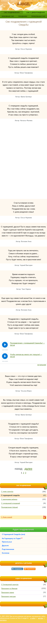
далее (28, 468)
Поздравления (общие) (9, 507)
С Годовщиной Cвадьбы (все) (13, 534)
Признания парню (7, 592)
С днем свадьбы (7, 491)
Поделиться (30, 569)
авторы (40, 618)
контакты (3, 620)
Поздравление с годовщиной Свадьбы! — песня (27, 344)
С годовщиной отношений (10, 503)
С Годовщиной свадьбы (9, 584)
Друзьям (5, 545)
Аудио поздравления (23, 529)
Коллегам (5, 553)
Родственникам (8, 549)
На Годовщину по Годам (12, 538)
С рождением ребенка (9, 499)
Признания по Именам (9, 588)
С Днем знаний (6, 517)
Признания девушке (8, 596)
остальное (41, 365)
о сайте (32, 618)
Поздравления (5, 0)
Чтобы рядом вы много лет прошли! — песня (26, 355)
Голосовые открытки (32, 0)
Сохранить (18, 569)
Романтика (13, 0)
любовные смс (8, 16)
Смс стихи (43, 0)
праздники (22, 16)
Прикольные (7, 542)
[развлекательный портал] (23, 4)
